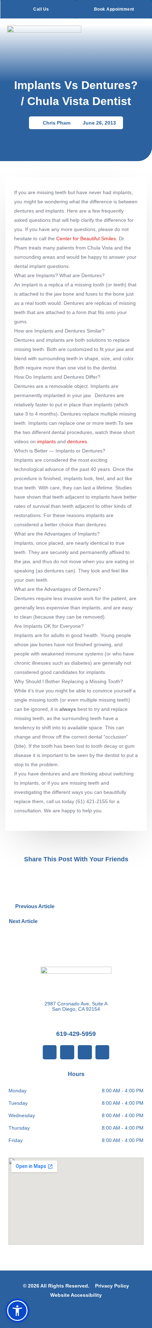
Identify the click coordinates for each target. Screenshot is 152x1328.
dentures (77, 441)
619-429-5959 (76, 1033)
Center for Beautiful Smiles (86, 238)
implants (46, 441)
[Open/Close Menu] (139, 32)
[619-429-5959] (76, 1022)
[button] (67, 875)
